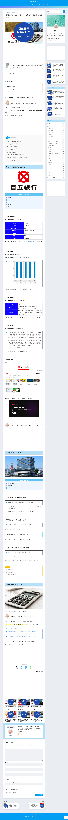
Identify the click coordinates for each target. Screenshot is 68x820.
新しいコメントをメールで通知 (12, 789)
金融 (42, 671)
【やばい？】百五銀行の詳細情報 (14, 141)
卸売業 (56, 149)
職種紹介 (26, 4)
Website (19, 735)
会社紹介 (21, 4)
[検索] (64, 11)
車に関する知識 (45, 4)
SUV (56, 172)
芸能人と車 (39, 4)
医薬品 (56, 147)
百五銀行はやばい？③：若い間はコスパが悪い (17, 157)
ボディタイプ (32, 4)
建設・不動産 (56, 132)
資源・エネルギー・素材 (56, 141)
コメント (7, 747)
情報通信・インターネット (56, 143)
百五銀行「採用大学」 (28, 317)
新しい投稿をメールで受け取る (12, 792)
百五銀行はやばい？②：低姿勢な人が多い (16, 155)
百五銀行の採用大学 (12, 148)
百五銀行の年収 (11, 144)
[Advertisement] (24, 53)
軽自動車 (56, 162)
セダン (56, 168)
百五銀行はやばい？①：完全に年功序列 (16, 154)
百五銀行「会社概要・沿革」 (29, 241)
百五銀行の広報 (11, 149)
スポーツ (56, 164)
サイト (6, 772)
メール (7, 767)
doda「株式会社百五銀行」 (25, 284)
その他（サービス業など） (56, 153)
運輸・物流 (56, 130)
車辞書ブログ (34, 1)
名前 (6, 762)
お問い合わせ (32, 816)
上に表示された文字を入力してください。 (13, 782)
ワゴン (56, 166)
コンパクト (56, 158)
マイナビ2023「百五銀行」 (25, 347)
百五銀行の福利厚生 (12, 146)
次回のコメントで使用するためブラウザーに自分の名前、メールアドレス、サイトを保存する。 (23, 777)
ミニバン (56, 170)
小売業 (56, 151)
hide (14, 137)
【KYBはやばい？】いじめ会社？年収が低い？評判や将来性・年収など (22, 636)
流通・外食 (56, 128)
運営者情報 (27, 816)
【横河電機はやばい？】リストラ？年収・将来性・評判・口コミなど (22, 631)
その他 (56, 160)
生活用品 (56, 134)
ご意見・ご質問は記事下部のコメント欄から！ (34, 7)
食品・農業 (56, 136)
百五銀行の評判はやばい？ (12, 152)
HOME (34, 814)
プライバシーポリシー (39, 816)
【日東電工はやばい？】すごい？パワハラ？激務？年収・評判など (21, 634)
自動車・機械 (56, 145)
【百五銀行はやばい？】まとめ (13, 160)
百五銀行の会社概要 (12, 143)
